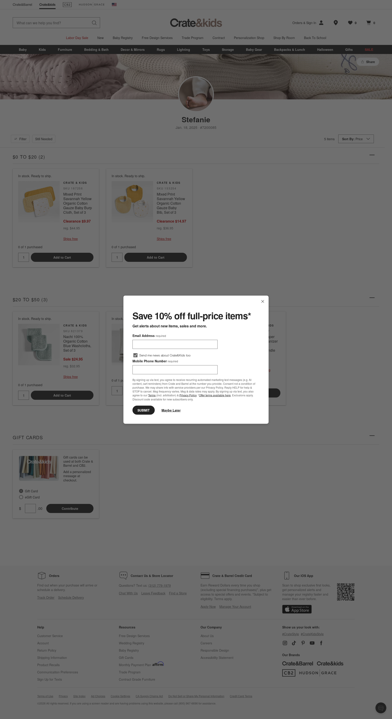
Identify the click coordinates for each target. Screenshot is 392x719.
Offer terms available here (215, 395)
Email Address (149, 335)
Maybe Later (171, 410)
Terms (152, 395)
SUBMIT (143, 410)
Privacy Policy (187, 395)
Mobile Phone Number (155, 360)
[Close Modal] (263, 301)
